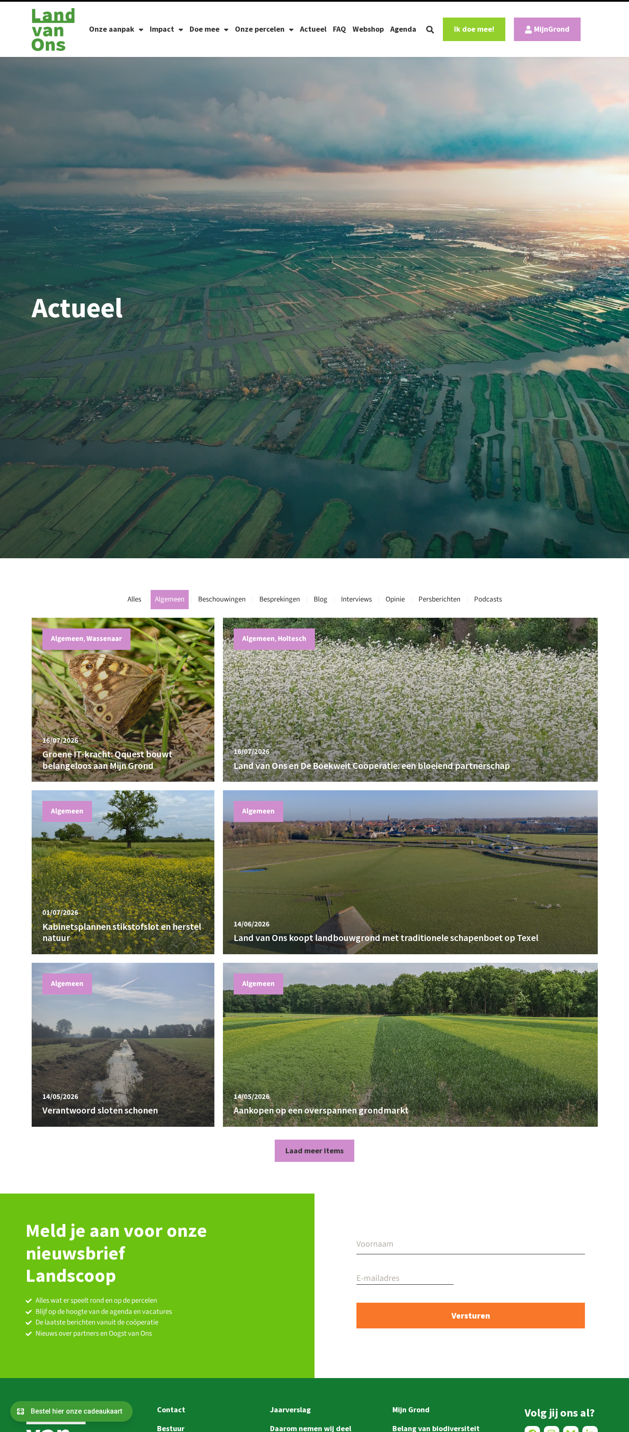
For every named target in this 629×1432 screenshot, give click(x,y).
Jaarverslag (290, 1409)
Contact (171, 1409)
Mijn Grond (411, 1409)
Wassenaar (104, 639)
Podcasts (488, 599)
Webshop (368, 29)
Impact (162, 29)
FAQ (339, 29)
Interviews (356, 599)
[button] (430, 29)
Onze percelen (260, 29)
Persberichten (439, 599)
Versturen (470, 1315)
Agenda (403, 29)
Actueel (313, 29)
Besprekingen (279, 599)
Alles (134, 599)
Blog (320, 599)
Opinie (395, 599)
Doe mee (205, 29)
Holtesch (292, 639)
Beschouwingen (222, 599)
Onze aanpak (111, 29)
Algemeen (169, 599)
